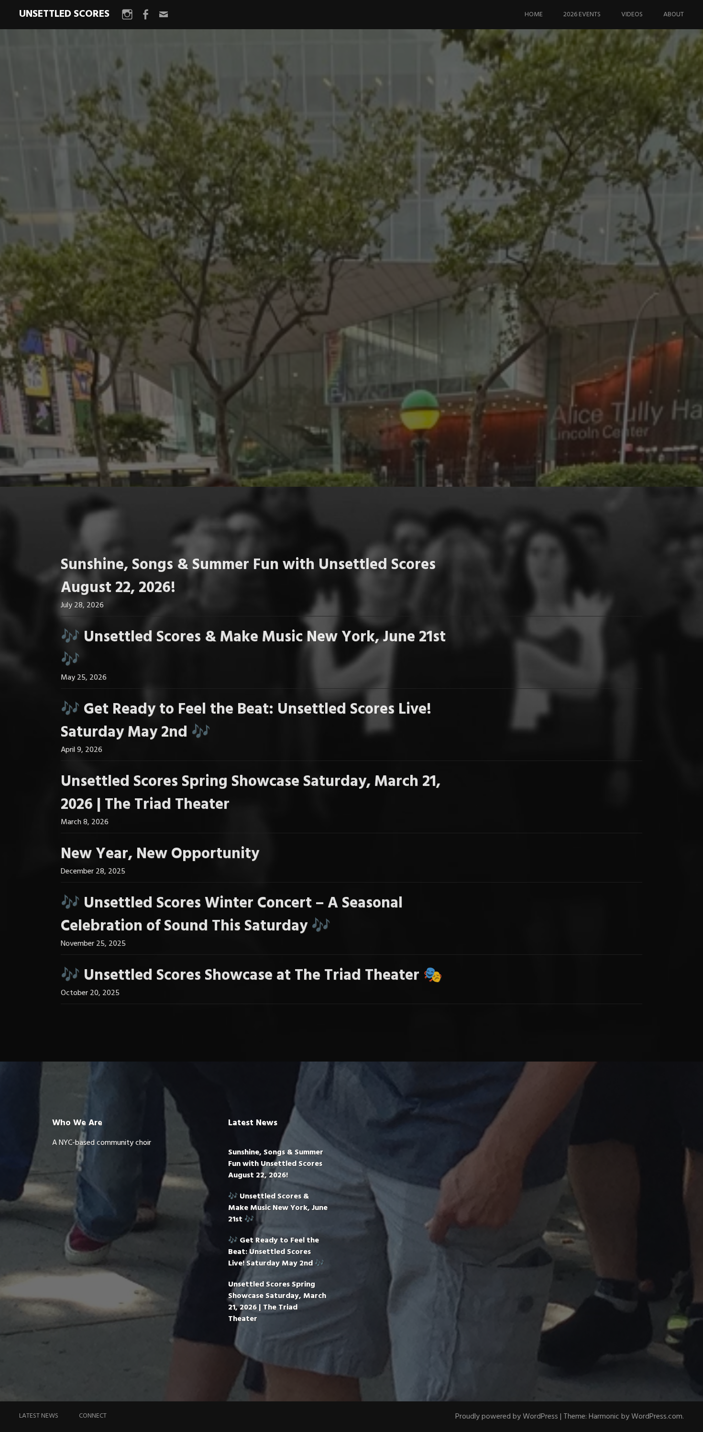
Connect (93, 1415)
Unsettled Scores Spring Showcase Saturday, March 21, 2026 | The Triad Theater (250, 793)
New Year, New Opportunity (160, 854)
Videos (632, 14)
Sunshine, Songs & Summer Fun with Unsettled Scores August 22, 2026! (248, 576)
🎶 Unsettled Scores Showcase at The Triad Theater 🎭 (251, 975)
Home (534, 14)
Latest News (38, 1415)
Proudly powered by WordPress (506, 1416)
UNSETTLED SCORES (64, 14)
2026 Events (582, 14)
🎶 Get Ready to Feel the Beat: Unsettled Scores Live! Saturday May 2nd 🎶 (246, 721)
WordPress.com (656, 1416)
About (673, 14)
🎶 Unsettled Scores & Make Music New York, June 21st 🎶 (253, 648)
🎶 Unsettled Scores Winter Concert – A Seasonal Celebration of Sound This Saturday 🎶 (232, 915)
